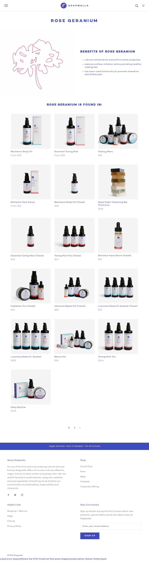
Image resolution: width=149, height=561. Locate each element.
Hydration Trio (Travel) (23, 306)
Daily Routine (18, 407)
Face (82, 472)
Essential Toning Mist (66, 152)
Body (83, 477)
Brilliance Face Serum (23, 202)
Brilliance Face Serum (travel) (114, 256)
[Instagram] (22, 495)
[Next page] (80, 427)
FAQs (10, 516)
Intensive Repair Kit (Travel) (69, 306)
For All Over (86, 467)
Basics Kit (60, 357)
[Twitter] (15, 495)
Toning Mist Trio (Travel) (67, 256)
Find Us (11, 521)
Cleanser (85, 482)
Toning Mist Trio (107, 357)
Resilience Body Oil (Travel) (69, 202)
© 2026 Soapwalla (14, 555)
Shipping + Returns (17, 511)
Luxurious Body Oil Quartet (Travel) (118, 306)
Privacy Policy (14, 526)
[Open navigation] (6, 5)
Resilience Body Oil (21, 152)
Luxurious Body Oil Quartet (26, 357)
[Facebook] (8, 495)
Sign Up (90, 536)
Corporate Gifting (89, 487)
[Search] (136, 5)
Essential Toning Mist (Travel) (27, 256)
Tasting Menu (105, 152)
